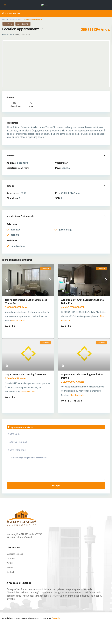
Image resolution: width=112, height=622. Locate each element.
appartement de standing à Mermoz (25, 374)
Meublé (10, 567)
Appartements (15, 19)
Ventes (10, 563)
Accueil (5, 19)
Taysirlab (56, 618)
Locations (8, 24)
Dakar (17, 34)
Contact (10, 572)
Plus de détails (18, 320)
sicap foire (25, 34)
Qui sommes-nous (15, 553)
